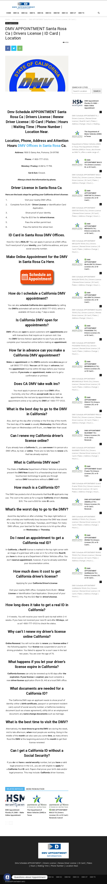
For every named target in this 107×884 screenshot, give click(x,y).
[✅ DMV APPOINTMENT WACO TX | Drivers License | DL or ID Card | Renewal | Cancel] (58, 801)
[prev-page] (6, 823)
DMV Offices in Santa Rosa (39, 146)
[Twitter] (13, 48)
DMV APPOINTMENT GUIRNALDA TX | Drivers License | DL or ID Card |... (92, 573)
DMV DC (48, 13)
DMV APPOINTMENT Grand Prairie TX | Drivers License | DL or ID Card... (93, 471)
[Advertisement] (71, 6)
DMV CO (65, 13)
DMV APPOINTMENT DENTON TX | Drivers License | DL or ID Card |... (92, 195)
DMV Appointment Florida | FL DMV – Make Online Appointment (14, 812)
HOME (8, 13)
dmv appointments (19, 19)
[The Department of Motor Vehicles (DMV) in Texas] (36, 801)
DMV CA (16, 13)
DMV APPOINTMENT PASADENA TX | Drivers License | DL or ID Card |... (92, 330)
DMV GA (24, 13)
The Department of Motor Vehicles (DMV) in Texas (36, 812)
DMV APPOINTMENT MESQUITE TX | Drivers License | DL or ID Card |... (92, 228)
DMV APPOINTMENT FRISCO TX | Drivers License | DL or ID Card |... (92, 402)
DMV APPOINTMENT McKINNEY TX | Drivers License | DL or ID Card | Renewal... (92, 435)
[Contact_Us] (7, 877)
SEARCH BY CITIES (80, 87)
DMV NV (57, 13)
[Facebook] (7, 48)
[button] (99, 13)
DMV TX (81, 13)
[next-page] (11, 823)
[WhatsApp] (19, 48)
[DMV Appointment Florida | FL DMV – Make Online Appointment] (14, 801)
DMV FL (32, 13)
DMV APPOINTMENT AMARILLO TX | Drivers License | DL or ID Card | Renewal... (92, 504)
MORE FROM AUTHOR (35, 789)
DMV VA (40, 13)
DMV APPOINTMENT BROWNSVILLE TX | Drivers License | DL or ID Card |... (92, 366)
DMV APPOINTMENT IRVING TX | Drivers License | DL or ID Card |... (91, 540)
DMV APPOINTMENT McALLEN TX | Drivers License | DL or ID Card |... (92, 264)
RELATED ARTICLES (15, 789)
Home (7, 19)
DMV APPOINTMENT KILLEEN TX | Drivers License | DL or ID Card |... (92, 297)
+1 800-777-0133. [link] (40, 159)
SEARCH (96, 91)
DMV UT (73, 13)
